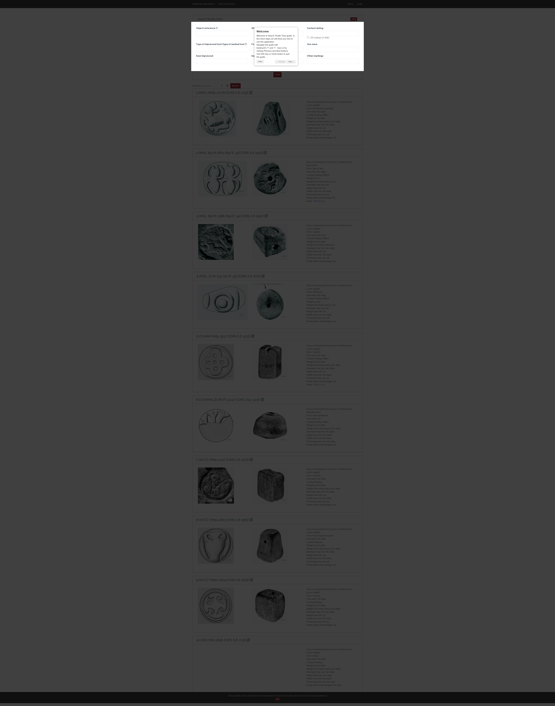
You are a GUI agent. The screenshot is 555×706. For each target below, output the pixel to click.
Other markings (315, 56)
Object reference (206, 28)
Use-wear (312, 44)
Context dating (315, 28)
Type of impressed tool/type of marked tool (220, 44)
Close (260, 61)
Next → (291, 62)
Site (253, 28)
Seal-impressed (204, 56)
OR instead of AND (319, 37)
